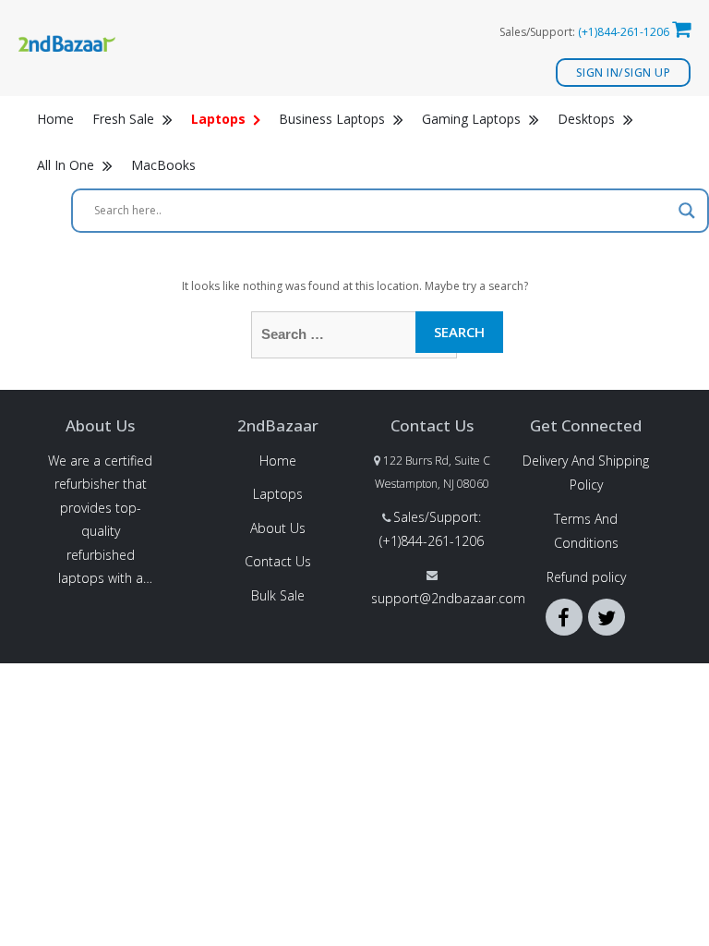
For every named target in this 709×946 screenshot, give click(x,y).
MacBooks (163, 165)
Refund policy (586, 577)
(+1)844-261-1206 (623, 32)
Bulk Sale (278, 595)
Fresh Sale (125, 118)
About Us (278, 528)
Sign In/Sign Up (623, 72)
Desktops (588, 118)
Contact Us (278, 561)
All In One (67, 165)
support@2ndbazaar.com (448, 598)
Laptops (278, 494)
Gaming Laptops (473, 118)
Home (55, 118)
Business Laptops (334, 118)
